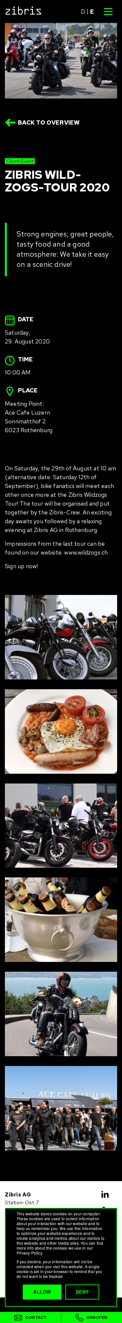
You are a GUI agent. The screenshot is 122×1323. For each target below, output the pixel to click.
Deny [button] (82, 1291)
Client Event (20, 161)
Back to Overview (49, 122)
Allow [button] (42, 1291)
